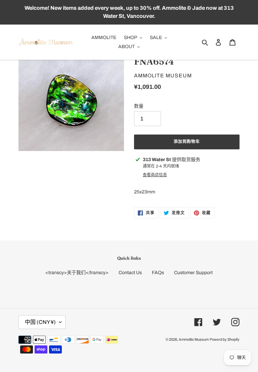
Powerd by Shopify (225, 339)
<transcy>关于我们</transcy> (77, 272)
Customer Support (193, 272)
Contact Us (130, 272)
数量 (138, 106)
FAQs (158, 272)
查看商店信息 (155, 175)
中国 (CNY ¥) (40, 322)
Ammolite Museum (194, 339)
